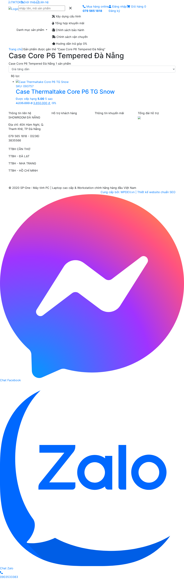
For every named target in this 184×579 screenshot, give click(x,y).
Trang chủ (15, 49)
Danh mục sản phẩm (31, 30)
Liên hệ (44, 2)
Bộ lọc (15, 76)
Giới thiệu (30, 2)
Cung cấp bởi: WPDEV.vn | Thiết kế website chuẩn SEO (138, 192)
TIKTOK (16, 2)
